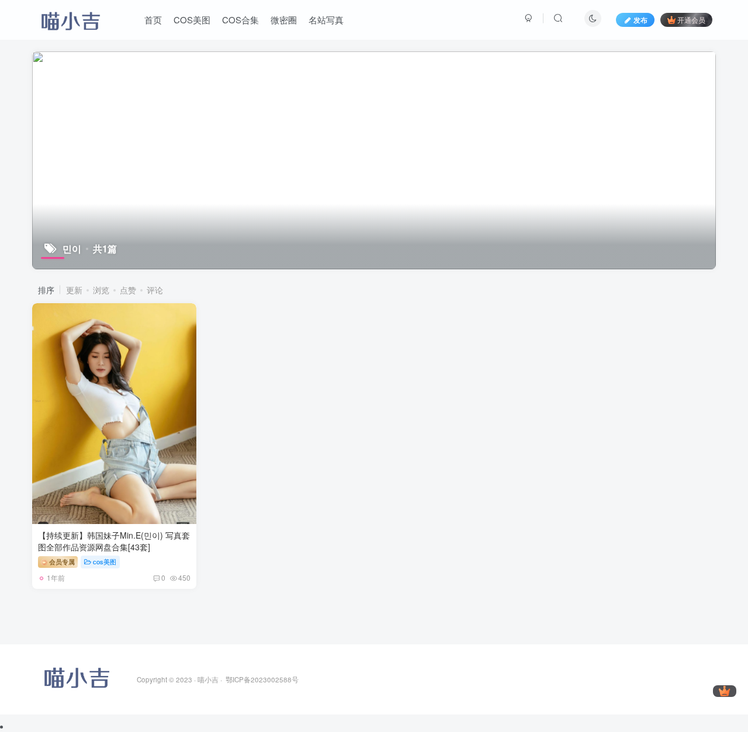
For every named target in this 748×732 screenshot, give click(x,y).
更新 (74, 290)
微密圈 (284, 19)
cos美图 (104, 561)
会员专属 (61, 561)
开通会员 (691, 20)
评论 (155, 290)
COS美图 (192, 19)
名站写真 (326, 19)
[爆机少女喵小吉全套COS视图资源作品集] (75, 675)
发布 (640, 20)
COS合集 (240, 19)
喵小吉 (208, 679)
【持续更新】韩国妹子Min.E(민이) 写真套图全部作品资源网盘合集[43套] (114, 541)
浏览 (101, 290)
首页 (153, 19)
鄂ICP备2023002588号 (262, 679)
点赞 (128, 290)
